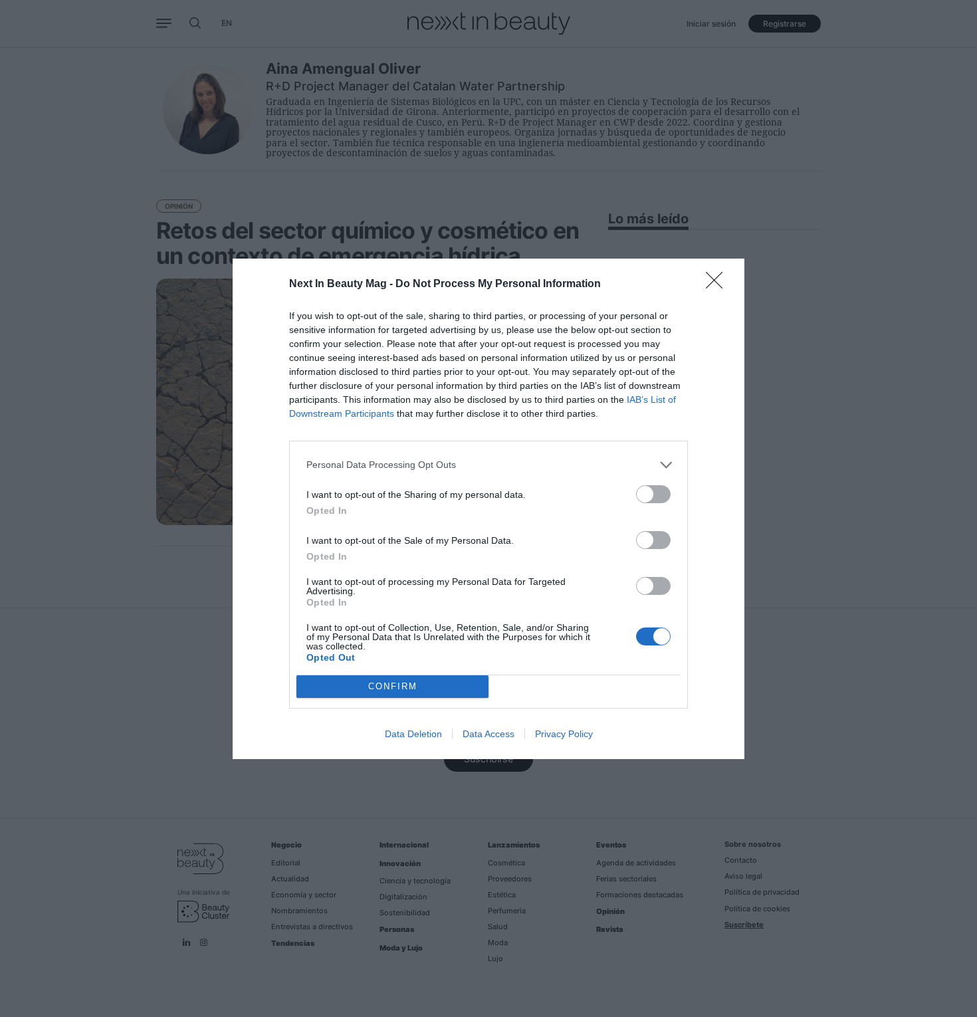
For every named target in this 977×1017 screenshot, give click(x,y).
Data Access (488, 734)
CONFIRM (392, 686)
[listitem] (488, 465)
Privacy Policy (564, 734)
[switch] (653, 494)
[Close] (718, 284)
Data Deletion (413, 734)
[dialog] (488, 509)
